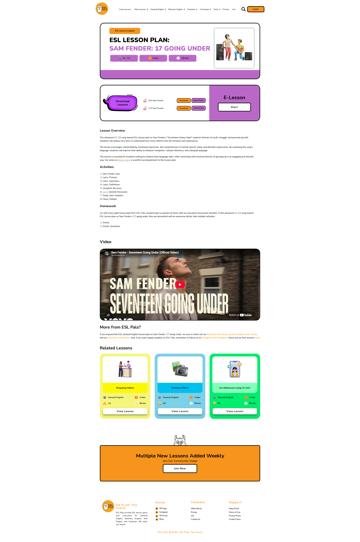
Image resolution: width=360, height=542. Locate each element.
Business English (175, 9)
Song (105, 191)
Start (234, 107)
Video (155, 58)
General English (157, 9)
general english (236, 334)
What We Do (196, 508)
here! (257, 337)
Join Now (180, 468)
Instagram (163, 512)
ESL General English (125, 30)
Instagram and (209, 337)
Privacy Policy (235, 516)
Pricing (226, 9)
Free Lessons (125, 9)
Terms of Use (234, 512)
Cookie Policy (235, 519)
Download (184, 100)
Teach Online (198, 100)
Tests (215, 9)
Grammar (191, 9)
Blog (161, 519)
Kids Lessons (140, 9)
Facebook (222, 337)
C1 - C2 (126, 58)
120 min (184, 58)
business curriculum (217, 334)
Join (233, 9)
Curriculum (204, 9)
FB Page (163, 508)
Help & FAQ (234, 508)
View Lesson (125, 411)
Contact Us (195, 519)
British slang (124, 160)
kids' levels (251, 334)
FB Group (163, 515)
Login (256, 9)
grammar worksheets (119, 337)
